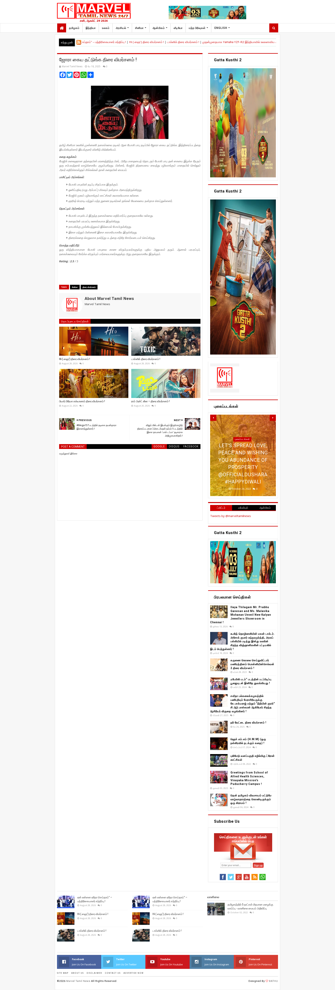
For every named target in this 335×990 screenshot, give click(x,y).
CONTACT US (113, 973)
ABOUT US (77, 973)
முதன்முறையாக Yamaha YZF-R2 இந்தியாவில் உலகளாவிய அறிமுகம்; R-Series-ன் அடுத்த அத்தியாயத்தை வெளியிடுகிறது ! (243, 42)
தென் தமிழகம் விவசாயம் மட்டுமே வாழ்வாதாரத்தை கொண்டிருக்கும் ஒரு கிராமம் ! (251, 799)
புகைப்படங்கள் (242, 453)
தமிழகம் (74, 27)
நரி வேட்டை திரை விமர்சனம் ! (248, 722)
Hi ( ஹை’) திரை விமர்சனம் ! (111, 42)
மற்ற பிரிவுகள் (197, 27)
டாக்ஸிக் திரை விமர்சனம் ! (148, 42)
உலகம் (106, 27)
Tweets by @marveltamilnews (230, 516)
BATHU (273, 981)
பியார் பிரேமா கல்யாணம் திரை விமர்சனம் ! (82, 401)
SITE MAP (62, 973)
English (220, 27)
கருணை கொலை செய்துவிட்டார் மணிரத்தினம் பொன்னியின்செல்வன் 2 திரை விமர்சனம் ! (252, 664)
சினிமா (139, 27)
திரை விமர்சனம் (89, 287)
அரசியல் (121, 27)
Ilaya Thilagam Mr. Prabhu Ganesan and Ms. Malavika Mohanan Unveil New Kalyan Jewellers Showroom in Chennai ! (240, 615)
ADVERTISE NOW (133, 973)
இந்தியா (91, 27)
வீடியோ (178, 27)
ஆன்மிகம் (159, 27)
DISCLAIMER (94, 973)
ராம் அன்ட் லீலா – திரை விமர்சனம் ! (150, 401)
